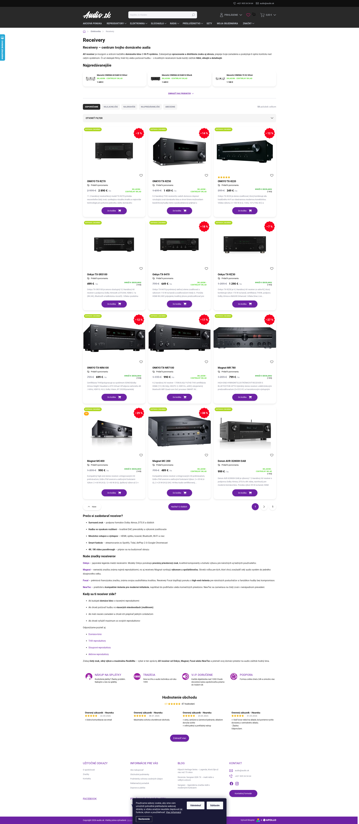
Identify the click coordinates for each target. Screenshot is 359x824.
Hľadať (193, 15)
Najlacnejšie (111, 107)
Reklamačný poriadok (139, 783)
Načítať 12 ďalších (179, 507)
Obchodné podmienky (139, 774)
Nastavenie (144, 819)
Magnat (87, 569)
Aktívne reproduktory (98, 654)
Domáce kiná (95, 634)
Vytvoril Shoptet (248, 820)
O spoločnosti (89, 770)
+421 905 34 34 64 (243, 776)
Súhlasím (215, 805)
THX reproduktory (97, 641)
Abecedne (170, 107)
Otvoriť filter (94, 118)
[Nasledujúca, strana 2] (263, 506)
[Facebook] (231, 783)
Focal (85, 580)
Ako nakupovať (136, 770)
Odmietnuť (195, 805)
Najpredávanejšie (150, 107)
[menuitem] (93, 23)
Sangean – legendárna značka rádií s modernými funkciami (194, 786)
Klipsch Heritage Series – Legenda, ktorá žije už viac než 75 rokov (198, 770)
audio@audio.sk (242, 770)
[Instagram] (237, 783)
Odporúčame (91, 107)
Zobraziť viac (179, 738)
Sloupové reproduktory (99, 647)
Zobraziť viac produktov (179, 93)
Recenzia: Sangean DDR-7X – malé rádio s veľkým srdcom (196, 778)
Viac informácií (173, 812)
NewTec (87, 587)
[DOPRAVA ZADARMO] (114, 246)
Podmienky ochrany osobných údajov (146, 779)
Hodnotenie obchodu (179, 697)
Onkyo (86, 563)
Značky (86, 774)
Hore (94, 507)
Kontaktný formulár (243, 793)
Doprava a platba (137, 788)
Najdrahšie (129, 107)
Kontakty (87, 778)
